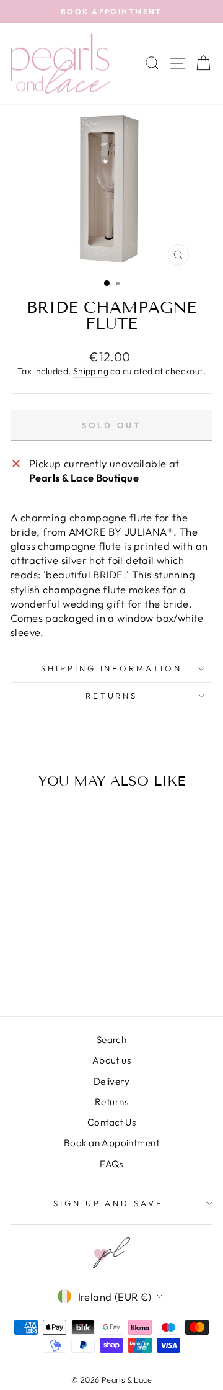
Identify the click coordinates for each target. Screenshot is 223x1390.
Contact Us (111, 1122)
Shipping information (112, 668)
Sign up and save (108, 1203)
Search (111, 1040)
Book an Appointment (111, 1143)
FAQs (111, 1164)
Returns (111, 696)
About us (111, 1060)
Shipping (90, 371)
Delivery (111, 1081)
